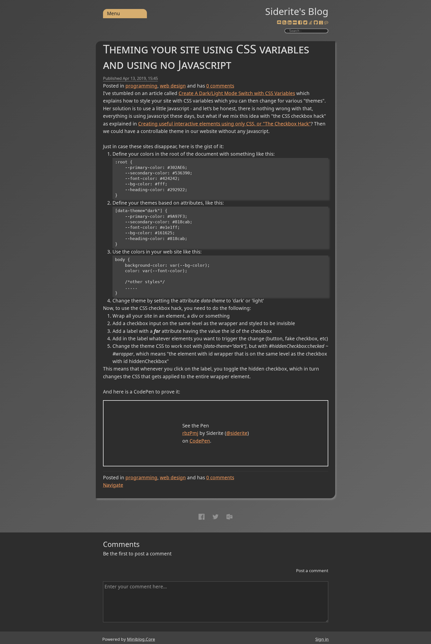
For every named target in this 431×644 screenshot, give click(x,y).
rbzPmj (190, 433)
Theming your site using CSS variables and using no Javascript (206, 56)
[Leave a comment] (326, 22)
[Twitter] (305, 22)
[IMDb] (295, 22)
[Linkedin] (290, 22)
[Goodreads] (321, 22)
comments (220, 86)
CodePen (200, 441)
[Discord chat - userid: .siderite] (279, 22)
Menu (113, 13)
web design (173, 86)
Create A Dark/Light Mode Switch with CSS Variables (237, 93)
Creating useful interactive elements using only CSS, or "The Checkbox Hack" (224, 124)
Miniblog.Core (141, 639)
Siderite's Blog (296, 11)
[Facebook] (300, 22)
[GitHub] (316, 22)
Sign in (322, 639)
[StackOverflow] (311, 22)
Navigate (113, 485)
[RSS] (284, 22)
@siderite (236, 433)
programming (141, 86)
